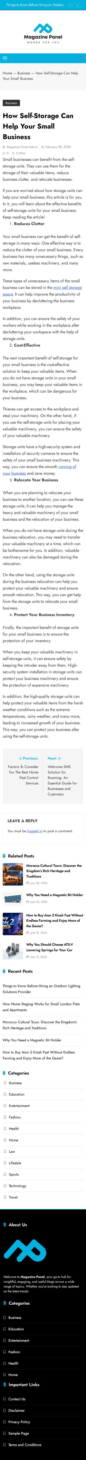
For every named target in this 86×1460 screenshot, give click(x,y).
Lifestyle (15, 1163)
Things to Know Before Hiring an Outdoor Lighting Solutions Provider (35, 5)
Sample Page (18, 1433)
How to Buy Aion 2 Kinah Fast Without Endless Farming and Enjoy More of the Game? (54, 921)
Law (12, 1151)
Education (16, 1094)
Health (14, 1128)
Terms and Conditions (24, 1444)
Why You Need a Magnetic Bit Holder (54, 894)
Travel (13, 1197)
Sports (14, 1174)
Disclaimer (16, 1410)
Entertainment (19, 1105)
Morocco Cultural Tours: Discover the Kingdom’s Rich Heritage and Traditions (54, 871)
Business (23, 73)
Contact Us (16, 1399)
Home (7, 73)
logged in (34, 831)
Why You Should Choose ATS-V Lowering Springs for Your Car (49, 947)
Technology (17, 1185)
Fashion (15, 1117)
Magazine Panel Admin (22, 147)
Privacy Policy (19, 1422)
